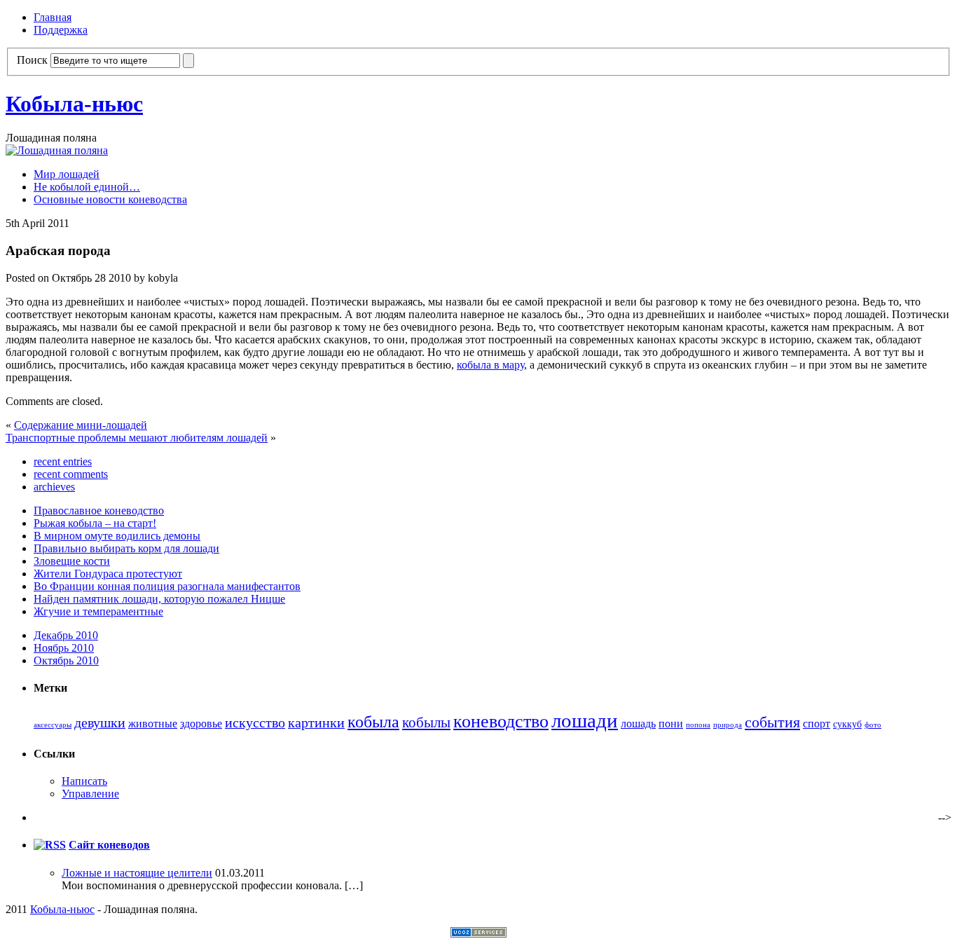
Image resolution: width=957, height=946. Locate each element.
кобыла (373, 722)
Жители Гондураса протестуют (108, 574)
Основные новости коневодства (110, 199)
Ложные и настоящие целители (137, 873)
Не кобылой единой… (87, 187)
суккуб (847, 724)
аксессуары (52, 725)
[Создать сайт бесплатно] (478, 934)
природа (727, 725)
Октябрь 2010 (66, 660)
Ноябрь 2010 (64, 648)
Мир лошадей (66, 174)
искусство (255, 722)
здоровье (201, 724)
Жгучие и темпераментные (98, 611)
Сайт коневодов (109, 845)
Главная (52, 17)
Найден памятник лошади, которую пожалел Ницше (159, 599)
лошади (584, 720)
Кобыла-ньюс (74, 103)
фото (873, 725)
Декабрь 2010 (66, 635)
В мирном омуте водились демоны (117, 536)
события (772, 722)
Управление (90, 794)
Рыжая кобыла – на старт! (95, 523)
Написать (84, 781)
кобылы (426, 722)
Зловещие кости (72, 561)
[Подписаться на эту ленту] (50, 845)
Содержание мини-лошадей (80, 425)
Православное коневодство (99, 510)
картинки (316, 722)
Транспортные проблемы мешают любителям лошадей (137, 438)
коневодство (501, 721)
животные (152, 724)
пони (671, 724)
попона (698, 725)
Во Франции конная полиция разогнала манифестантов (167, 586)
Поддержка (61, 30)
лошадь (638, 724)
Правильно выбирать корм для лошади (126, 548)
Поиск (32, 60)
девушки (99, 722)
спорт (816, 724)
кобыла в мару (490, 365)
